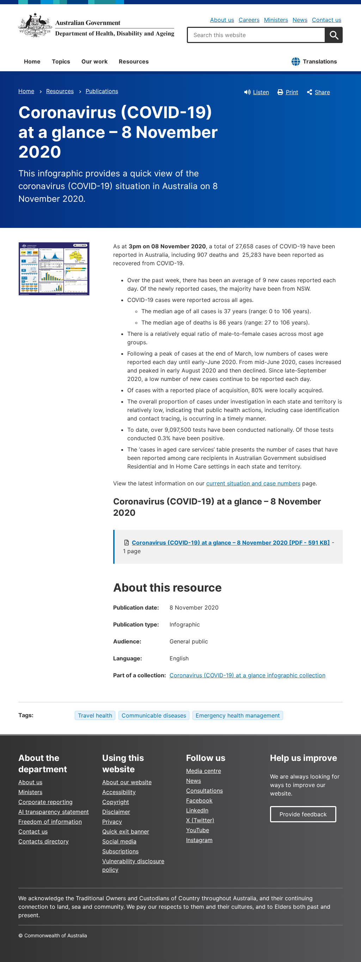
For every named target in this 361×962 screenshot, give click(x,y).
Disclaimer (116, 811)
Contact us (326, 19)
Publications (102, 91)
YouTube (197, 830)
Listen (261, 92)
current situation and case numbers (253, 483)
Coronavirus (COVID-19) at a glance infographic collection (247, 675)
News (300, 19)
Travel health (95, 715)
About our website (127, 782)
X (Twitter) (200, 820)
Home (32, 61)
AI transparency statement (53, 811)
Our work (94, 61)
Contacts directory (43, 841)
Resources (134, 61)
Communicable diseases (154, 715)
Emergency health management (238, 715)
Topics (61, 61)
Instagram (199, 839)
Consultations (204, 790)
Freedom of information (50, 821)
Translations (320, 61)
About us (222, 19)
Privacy (112, 821)
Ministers (276, 19)
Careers (249, 19)
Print (292, 92)
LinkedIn (197, 810)
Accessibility (119, 791)
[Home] (96, 25)
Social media (119, 841)
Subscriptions (120, 851)
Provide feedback (303, 814)
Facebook (199, 800)
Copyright (115, 801)
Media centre (203, 770)
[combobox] (256, 35)
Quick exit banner (125, 831)
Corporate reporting (45, 801)
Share (322, 92)
